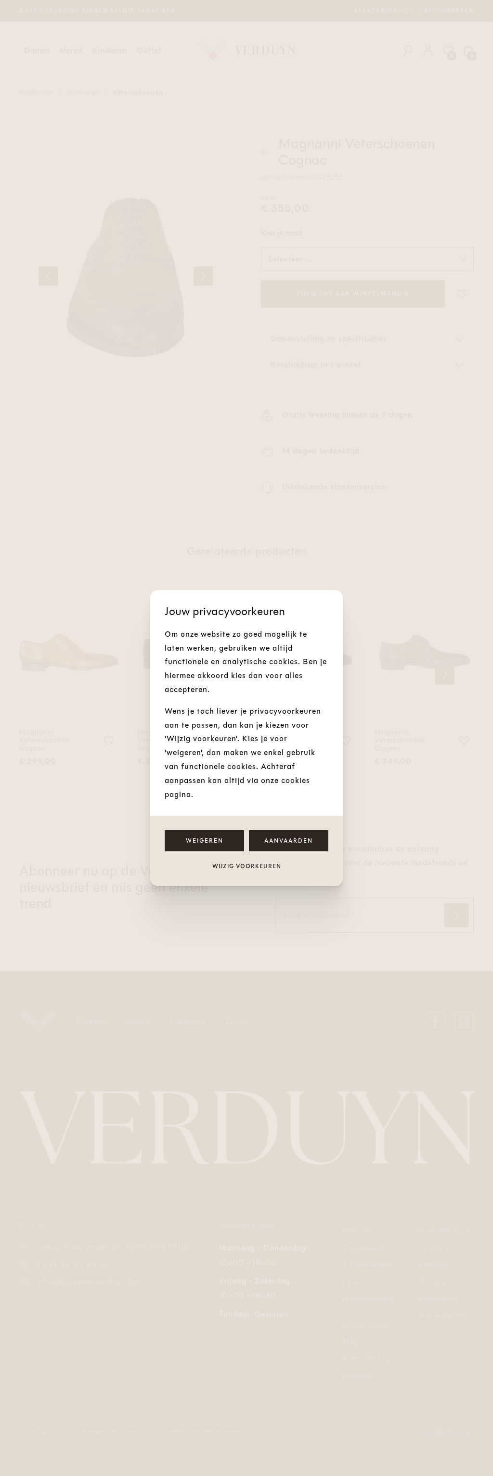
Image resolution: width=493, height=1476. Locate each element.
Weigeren (204, 840)
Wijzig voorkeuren (246, 866)
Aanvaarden (288, 840)
